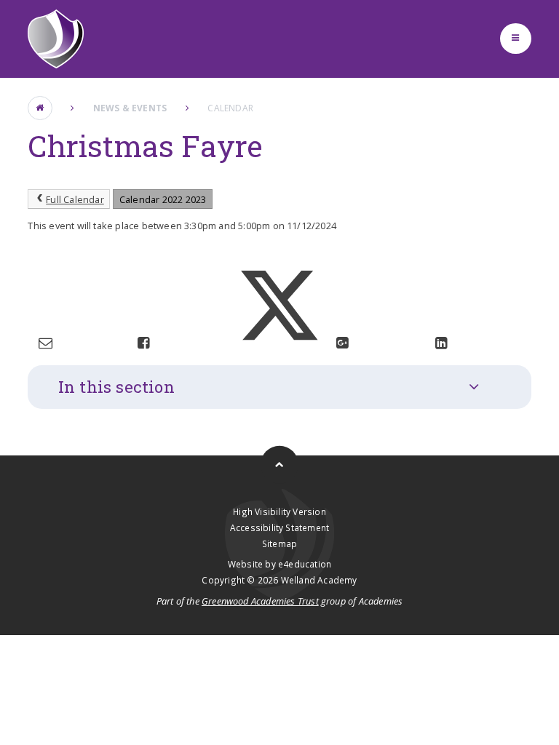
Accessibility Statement (279, 527)
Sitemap (279, 543)
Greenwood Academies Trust (260, 600)
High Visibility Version (279, 511)
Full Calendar (75, 199)
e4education (304, 564)
